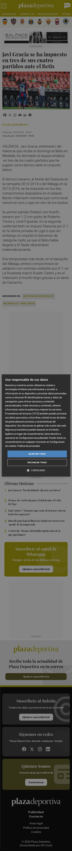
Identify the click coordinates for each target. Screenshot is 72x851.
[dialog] (36, 425)
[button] (36, 470)
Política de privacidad (28, 446)
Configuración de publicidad (33, 438)
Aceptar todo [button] (37, 453)
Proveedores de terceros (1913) (22, 413)
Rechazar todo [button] (37, 462)
